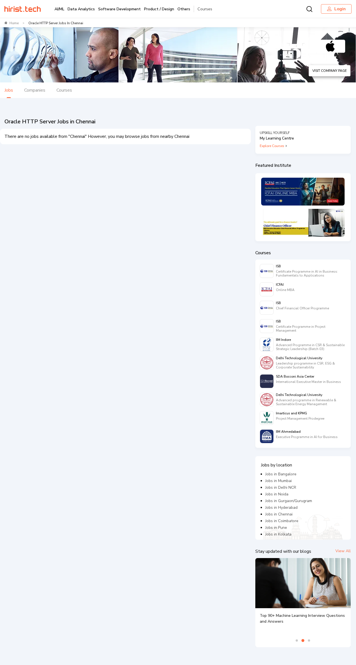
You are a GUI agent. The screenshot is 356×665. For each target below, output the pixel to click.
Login (340, 9)
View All (343, 551)
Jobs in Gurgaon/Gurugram (288, 500)
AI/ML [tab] (59, 9)
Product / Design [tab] (159, 9)
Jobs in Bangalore (280, 474)
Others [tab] (183, 9)
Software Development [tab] (119, 9)
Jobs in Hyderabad (281, 507)
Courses (204, 9)
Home (14, 23)
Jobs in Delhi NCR (280, 487)
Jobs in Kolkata (278, 534)
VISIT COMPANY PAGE (329, 71)
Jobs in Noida (276, 494)
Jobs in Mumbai (278, 480)
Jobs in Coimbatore (281, 521)
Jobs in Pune (276, 527)
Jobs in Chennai (279, 514)
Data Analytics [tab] (81, 9)
